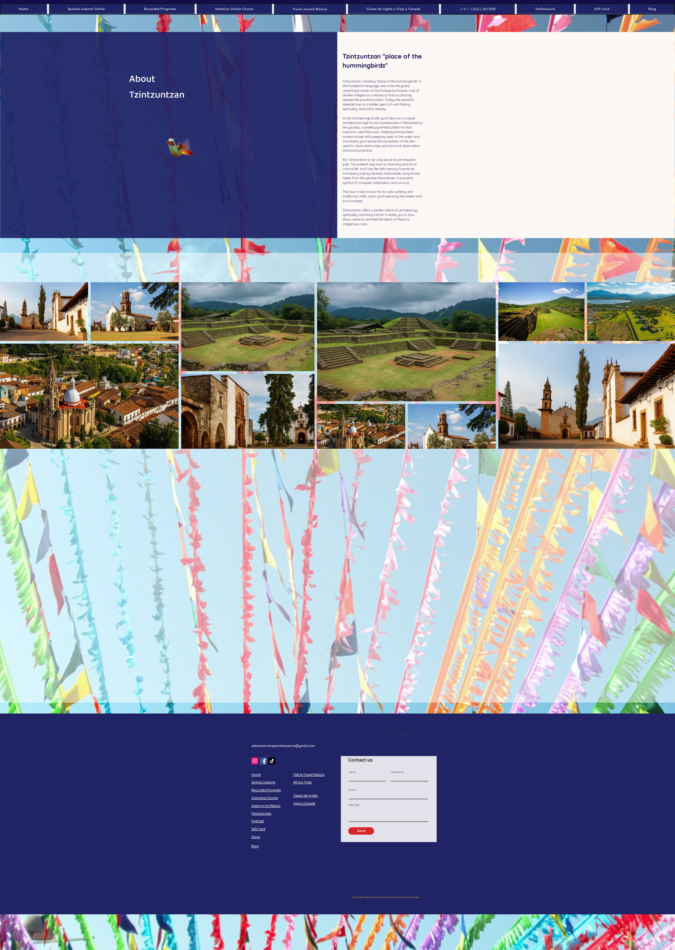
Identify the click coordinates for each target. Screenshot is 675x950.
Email (352, 790)
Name (352, 772)
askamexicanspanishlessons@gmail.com (283, 746)
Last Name (397, 772)
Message (354, 805)
